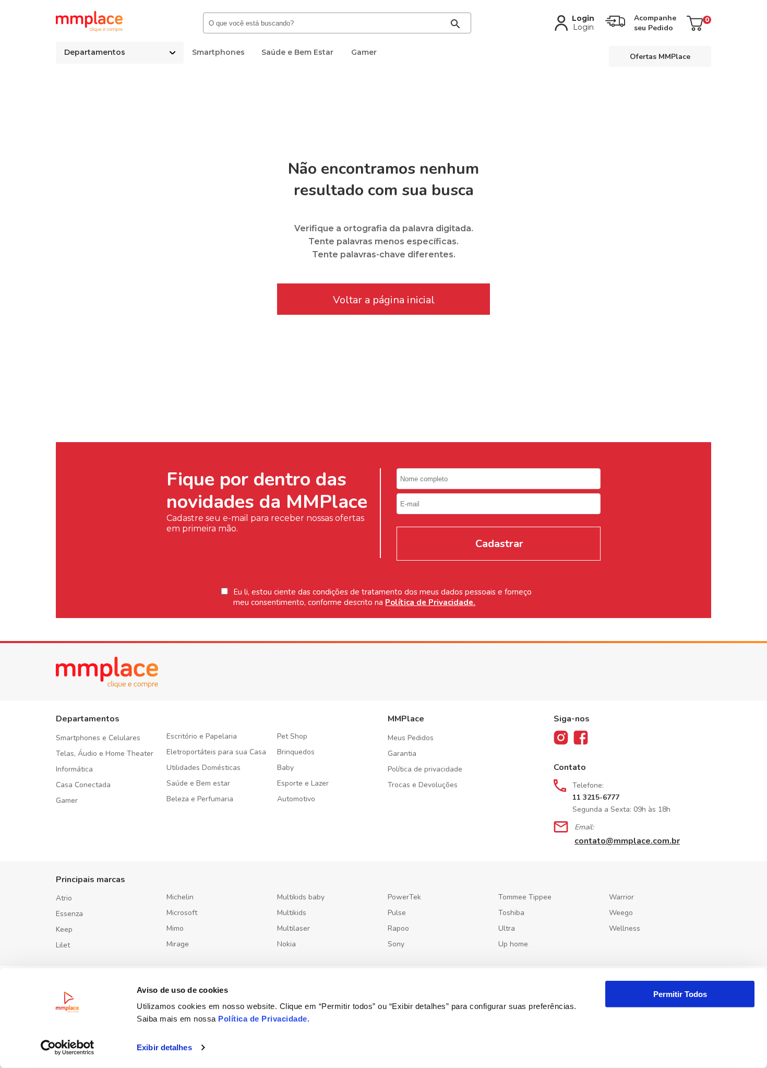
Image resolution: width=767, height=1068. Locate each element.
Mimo (175, 928)
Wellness (624, 928)
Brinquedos (296, 752)
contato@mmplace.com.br (627, 841)
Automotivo (296, 799)
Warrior (621, 897)
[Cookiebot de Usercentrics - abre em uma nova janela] (67, 1047)
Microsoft (181, 913)
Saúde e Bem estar (198, 783)
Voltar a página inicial (384, 300)
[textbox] (337, 23)
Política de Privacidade (262, 1018)
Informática (74, 769)
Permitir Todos (680, 994)
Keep (64, 929)
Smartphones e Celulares (98, 738)
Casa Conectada (83, 785)
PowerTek (404, 897)
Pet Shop (292, 736)
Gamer (364, 52)
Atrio (64, 898)
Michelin (180, 897)
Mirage (177, 944)
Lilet (63, 945)
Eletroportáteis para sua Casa (216, 752)
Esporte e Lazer (303, 783)
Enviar (499, 544)
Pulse (397, 913)
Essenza (69, 914)
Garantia (402, 753)
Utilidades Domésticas (203, 768)
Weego (621, 913)
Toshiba (511, 913)
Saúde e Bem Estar (297, 52)
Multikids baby (301, 897)
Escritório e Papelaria (201, 736)
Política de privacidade (425, 769)
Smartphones (218, 52)
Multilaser (293, 928)
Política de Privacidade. (430, 602)
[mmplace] (89, 29)
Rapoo (398, 928)
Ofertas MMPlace (660, 57)
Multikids (291, 913)
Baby (285, 768)
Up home (513, 944)
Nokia (286, 944)
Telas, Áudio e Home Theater (104, 753)
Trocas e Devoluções (423, 785)
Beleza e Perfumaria (199, 799)
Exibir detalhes (164, 1047)
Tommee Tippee (525, 897)
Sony (396, 944)
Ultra (506, 928)
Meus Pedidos (411, 738)
